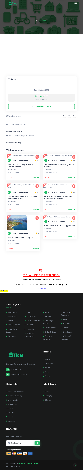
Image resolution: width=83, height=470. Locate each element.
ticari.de (11, 413)
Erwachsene (67, 332)
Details (34, 178)
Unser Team (48, 364)
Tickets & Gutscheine (65, 313)
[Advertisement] (41, 49)
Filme (28, 312)
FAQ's (46, 392)
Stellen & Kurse (50, 332)
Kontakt (47, 368)
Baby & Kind (12, 316)
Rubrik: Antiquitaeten (20, 160)
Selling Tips (48, 396)
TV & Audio (67, 323)
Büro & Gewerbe (14, 325)
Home (37, 20)
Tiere (65, 319)
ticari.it (10, 408)
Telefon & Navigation (47, 337)
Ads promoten (13, 400)
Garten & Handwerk (33, 321)
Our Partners (12, 404)
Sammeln (47, 316)
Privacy (47, 376)
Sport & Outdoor (50, 328)
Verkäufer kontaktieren (43, 107)
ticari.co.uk (11, 421)
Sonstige (66, 328)
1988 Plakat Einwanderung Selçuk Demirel (59, 165)
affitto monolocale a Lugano (20, 237)
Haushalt (29, 325)
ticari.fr (10, 417)
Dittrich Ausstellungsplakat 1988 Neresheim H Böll (22, 197)
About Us (47, 359)
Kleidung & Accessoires (29, 334)
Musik (46, 312)
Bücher (10, 321)
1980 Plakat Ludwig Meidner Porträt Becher (20, 165)
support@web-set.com (19, 375)
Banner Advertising (15, 396)
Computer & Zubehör (11, 330)
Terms (46, 372)
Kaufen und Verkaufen (16, 392)
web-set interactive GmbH (28, 463)
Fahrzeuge (12, 336)
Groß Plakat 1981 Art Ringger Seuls (59, 226)
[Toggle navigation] (75, 3)
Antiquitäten (12, 312)
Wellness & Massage (66, 337)
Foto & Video (31, 316)
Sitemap (47, 400)
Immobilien (30, 329)
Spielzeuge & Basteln (48, 322)
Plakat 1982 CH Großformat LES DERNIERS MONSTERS (58, 197)
